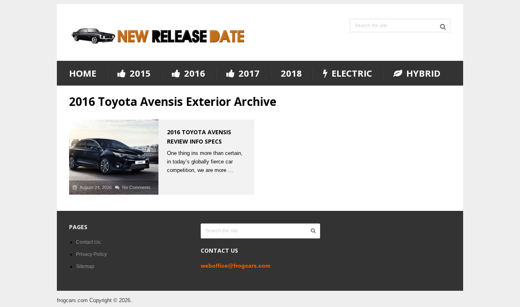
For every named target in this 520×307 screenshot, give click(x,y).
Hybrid (422, 73)
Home (82, 73)
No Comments (136, 187)
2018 (291, 73)
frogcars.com (72, 300)
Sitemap (85, 266)
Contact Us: (89, 242)
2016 (193, 73)
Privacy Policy (91, 254)
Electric (350, 73)
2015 (139, 73)
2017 (248, 73)
